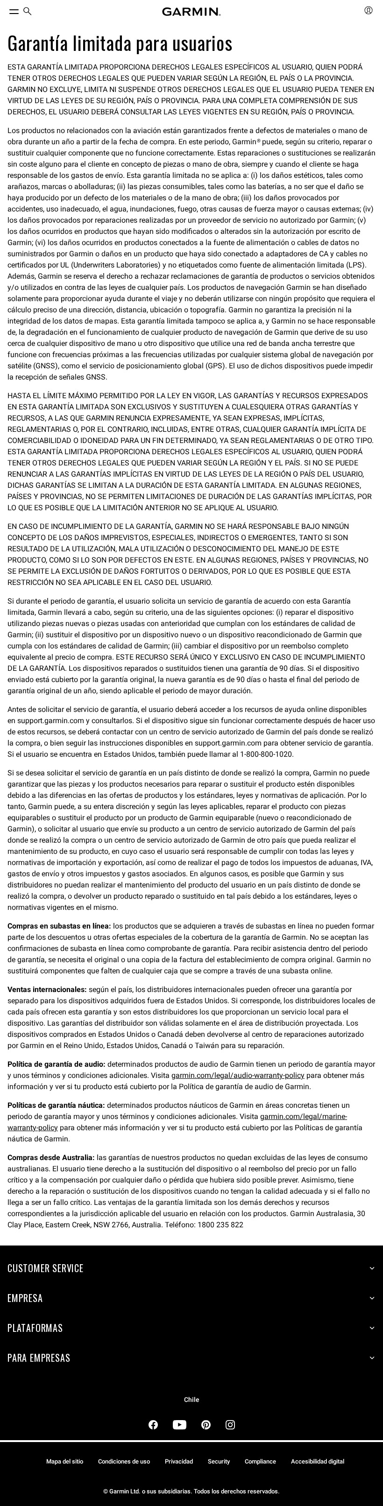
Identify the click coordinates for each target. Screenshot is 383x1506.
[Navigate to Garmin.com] (191, 11)
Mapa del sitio (64, 1461)
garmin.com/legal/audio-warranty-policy (238, 1075)
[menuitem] (28, 12)
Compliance (260, 1461)
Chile (191, 1400)
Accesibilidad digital (317, 1461)
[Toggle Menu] (5, 9)
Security (219, 1461)
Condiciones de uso (124, 1461)
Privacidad (179, 1461)
